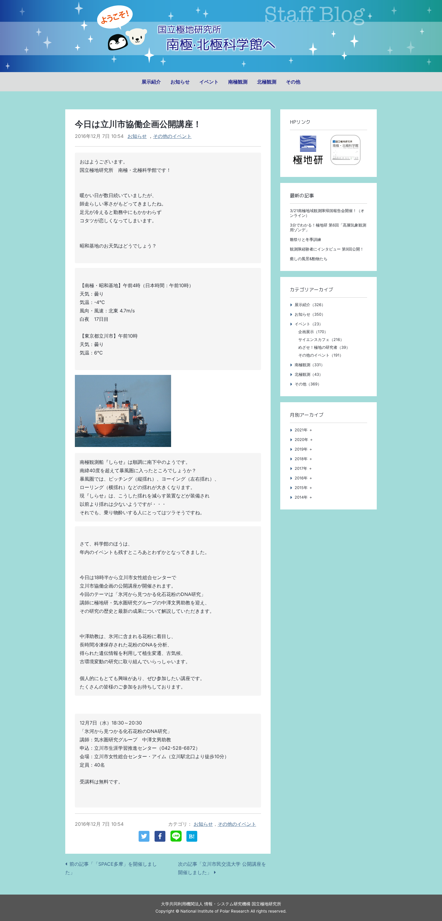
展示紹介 (151, 82)
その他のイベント (172, 136)
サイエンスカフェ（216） (321, 339)
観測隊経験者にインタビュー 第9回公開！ (327, 249)
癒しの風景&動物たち (308, 259)
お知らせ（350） (310, 314)
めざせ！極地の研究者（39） (324, 347)
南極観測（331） (310, 365)
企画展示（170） (313, 332)
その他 (293, 82)
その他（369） (308, 384)
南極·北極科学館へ (221, 44)
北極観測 (266, 82)
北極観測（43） (309, 374)
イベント (209, 82)
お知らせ (180, 82)
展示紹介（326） (310, 304)
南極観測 (237, 82)
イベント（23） (309, 324)
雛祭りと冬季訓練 (305, 239)
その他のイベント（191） (320, 355)
